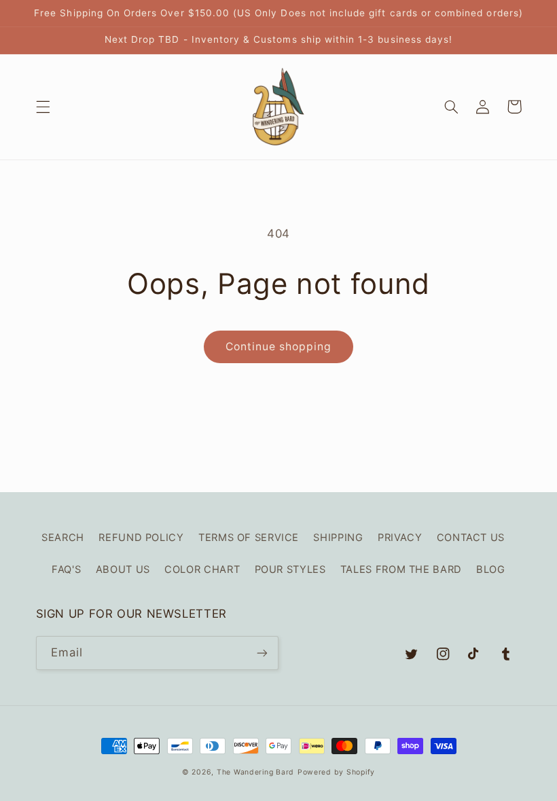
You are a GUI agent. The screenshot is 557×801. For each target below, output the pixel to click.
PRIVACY (400, 538)
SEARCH (62, 538)
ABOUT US (123, 569)
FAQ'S (66, 569)
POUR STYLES (290, 569)
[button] (42, 106)
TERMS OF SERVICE (248, 538)
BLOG (490, 569)
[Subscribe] (262, 652)
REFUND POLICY (140, 538)
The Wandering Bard (255, 772)
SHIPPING (338, 538)
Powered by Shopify (336, 772)
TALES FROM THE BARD (401, 569)
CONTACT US (471, 538)
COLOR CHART (202, 569)
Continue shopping (279, 346)
